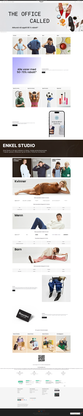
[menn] (41, 221)
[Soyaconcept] (56, 201)
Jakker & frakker (49, 241)
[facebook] (55, 390)
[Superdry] (66, 235)
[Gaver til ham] (34, 342)
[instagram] (57, 390)
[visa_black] (20, 400)
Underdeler (48, 269)
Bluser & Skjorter (49, 207)
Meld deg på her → (15, 125)
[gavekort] (26, 315)
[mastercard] (22, 400)
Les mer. (46, 0)
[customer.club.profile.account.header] (78, 2)
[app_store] (57, 395)
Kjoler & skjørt (19, 271)
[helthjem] (30, 400)
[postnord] (34, 400)
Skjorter (63, 241)
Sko (34, 207)
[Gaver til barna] (49, 342)
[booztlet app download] (41, 358)
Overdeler (34, 269)
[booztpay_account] (18, 400)
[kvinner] (41, 187)
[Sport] (19, 97)
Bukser (49, 209)
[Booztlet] (41, 2)
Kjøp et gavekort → (44, 317)
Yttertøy (63, 207)
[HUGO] (36, 235)
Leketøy (63, 269)
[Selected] (36, 201)
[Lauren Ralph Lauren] (27, 201)
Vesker (34, 209)
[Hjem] (63, 44)
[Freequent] (46, 201)
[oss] (56, 288)
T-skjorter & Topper (19, 209)
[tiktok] (58, 390)
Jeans (63, 209)
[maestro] (24, 400)
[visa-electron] (26, 400)
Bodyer (49, 271)
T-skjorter (19, 241)
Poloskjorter (63, 243)
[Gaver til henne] (19, 342)
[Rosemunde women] (66, 201)
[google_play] (57, 394)
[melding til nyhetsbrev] (56, 123)
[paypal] (20, 402)
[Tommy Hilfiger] (56, 235)
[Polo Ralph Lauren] (27, 235)
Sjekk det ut (43, 72)
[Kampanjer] (26, 70)
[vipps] (18, 402)
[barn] (41, 255)
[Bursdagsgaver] (63, 342)
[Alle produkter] (41, 17)
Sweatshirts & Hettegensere (19, 243)
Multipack (63, 271)
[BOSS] (46, 235)
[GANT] (17, 201)
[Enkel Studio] (22, 167)
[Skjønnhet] (63, 97)
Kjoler (19, 207)
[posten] (32, 400)
